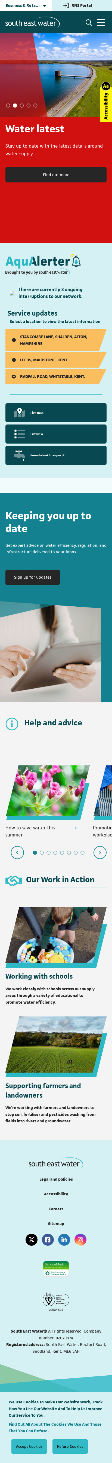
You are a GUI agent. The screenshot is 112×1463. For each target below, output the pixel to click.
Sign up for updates (37, 577)
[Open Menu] (101, 22)
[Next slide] (100, 852)
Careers (56, 1208)
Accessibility (56, 1193)
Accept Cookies (29, 1446)
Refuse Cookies (70, 1446)
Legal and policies (56, 1179)
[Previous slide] (17, 852)
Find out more (56, 174)
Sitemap (56, 1223)
